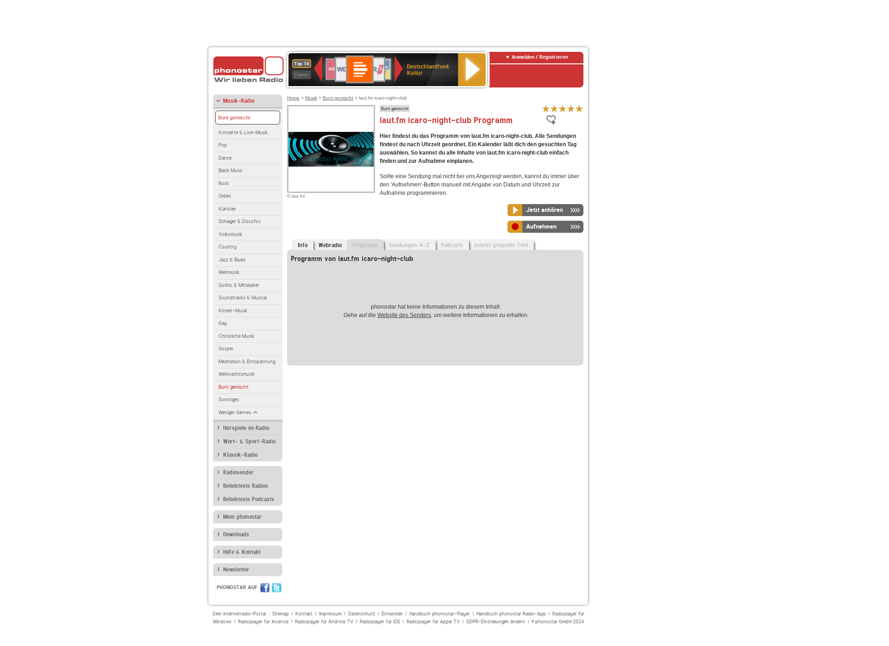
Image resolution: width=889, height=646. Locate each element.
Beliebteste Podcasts (248, 499)
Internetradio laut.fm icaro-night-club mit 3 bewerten (562, 108)
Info (302, 245)
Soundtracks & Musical (243, 298)
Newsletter (236, 569)
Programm (365, 245)
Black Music (231, 171)
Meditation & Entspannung (247, 362)
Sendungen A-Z (409, 245)
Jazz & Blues (232, 260)
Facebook (264, 587)
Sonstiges (229, 400)
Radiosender (238, 472)
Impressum (330, 614)
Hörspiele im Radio (246, 428)
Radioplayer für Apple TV (433, 622)
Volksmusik (230, 234)
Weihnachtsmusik (237, 374)
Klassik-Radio (240, 455)
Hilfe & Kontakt (242, 552)
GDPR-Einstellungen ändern (495, 622)
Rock (224, 183)
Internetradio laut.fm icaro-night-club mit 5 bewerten (579, 108)
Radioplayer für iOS (380, 622)
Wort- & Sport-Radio (249, 441)
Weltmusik (229, 272)
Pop (223, 145)
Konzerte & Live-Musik (243, 133)
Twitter (277, 587)
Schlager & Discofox (240, 221)
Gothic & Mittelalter (239, 285)
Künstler (227, 209)
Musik (311, 97)
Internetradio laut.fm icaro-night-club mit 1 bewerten (546, 108)
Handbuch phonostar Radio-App (511, 614)
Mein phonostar (242, 517)
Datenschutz (361, 614)
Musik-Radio (238, 101)
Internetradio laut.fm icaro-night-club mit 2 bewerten (554, 108)
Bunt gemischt (234, 117)
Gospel (226, 349)
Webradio (330, 245)
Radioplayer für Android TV (324, 622)
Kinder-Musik (233, 311)
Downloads (236, 534)
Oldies (225, 196)
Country (228, 247)
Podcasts (452, 245)
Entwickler (392, 614)
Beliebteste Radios (245, 486)
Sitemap (280, 614)
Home (293, 97)
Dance (225, 158)
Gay (223, 323)
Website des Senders (404, 315)
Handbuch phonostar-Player (439, 614)
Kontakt (304, 614)
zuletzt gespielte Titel (501, 245)
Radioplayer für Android (263, 622)
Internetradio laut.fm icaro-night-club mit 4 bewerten (571, 108)
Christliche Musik (236, 336)
